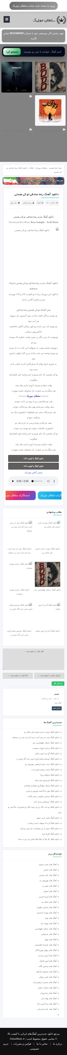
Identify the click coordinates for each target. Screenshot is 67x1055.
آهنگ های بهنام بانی (49, 998)
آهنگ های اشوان (50, 891)
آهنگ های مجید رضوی (48, 864)
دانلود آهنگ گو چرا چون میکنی (47, 753)
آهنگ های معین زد (49, 886)
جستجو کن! (12, 51)
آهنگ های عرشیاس (49, 934)
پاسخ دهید (57, 708)
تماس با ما (42, 1043)
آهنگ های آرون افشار (48, 961)
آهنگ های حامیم (50, 870)
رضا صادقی (27, 203)
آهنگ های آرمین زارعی (47, 955)
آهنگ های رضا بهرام (49, 993)
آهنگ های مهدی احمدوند (47, 913)
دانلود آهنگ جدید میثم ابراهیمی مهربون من (42, 764)
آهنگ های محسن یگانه (48, 966)
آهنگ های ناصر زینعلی (48, 977)
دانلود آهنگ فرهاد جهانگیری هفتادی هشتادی (41, 786)
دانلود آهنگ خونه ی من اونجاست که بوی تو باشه (39, 828)
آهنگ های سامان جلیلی (47, 988)
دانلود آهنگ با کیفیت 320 (34, 466)
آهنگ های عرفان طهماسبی (46, 929)
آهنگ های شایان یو (49, 902)
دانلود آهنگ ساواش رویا (49, 775)
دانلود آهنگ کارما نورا (50, 834)
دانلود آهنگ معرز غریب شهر (47, 818)
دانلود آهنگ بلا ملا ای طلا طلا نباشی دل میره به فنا (38, 839)
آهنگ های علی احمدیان (48, 1009)
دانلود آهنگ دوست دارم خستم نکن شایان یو (41, 732)
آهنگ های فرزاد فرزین (48, 896)
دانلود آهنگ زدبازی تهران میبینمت (46, 748)
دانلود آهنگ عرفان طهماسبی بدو (46, 743)
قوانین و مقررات (22, 1043)
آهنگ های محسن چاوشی (46, 907)
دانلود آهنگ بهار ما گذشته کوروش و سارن (42, 791)
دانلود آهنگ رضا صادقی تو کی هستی (36, 194)
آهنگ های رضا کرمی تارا (47, 1004)
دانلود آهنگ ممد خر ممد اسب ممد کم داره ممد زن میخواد (35, 737)
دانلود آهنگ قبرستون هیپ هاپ (46, 780)
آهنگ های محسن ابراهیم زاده (45, 982)
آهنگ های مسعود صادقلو (46, 971)
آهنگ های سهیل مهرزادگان (46, 950)
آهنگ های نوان (51, 918)
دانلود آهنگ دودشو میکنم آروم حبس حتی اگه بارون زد (37, 759)
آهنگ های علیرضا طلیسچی (46, 945)
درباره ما (57, 1043)
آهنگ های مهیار (50, 939)
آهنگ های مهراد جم (49, 923)
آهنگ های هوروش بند (48, 880)
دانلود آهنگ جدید (46, 216)
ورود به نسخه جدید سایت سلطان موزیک (33, 5)
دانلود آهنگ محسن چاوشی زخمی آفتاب (43, 796)
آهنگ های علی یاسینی (48, 875)
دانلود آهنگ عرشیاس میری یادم (46, 802)
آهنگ (31, 168)
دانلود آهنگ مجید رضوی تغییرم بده (45, 769)
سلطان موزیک (41, 168)
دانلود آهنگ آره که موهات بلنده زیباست (43, 823)
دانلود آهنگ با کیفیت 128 (34, 458)
